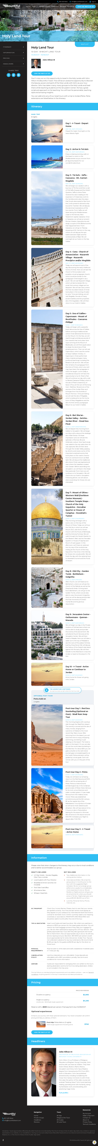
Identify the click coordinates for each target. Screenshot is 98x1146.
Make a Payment (88, 1115)
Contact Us (86, 1118)
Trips (34, 6)
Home (28, 6)
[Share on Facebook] (9, 75)
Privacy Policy (87, 1122)
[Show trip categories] (37, 6)
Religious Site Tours (63, 1118)
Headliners (55, 6)
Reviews (63, 6)
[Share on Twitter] (14, 75)
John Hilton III (49, 60)
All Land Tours (61, 1122)
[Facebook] (3, 1140)
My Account (87, 1113)
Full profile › (64, 1093)
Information (9, 52)
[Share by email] (18, 75)
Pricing (6, 58)
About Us (70, 6)
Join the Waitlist (84, 6)
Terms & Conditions (89, 1124)
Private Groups (44, 6)
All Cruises (60, 1120)
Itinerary (7, 47)
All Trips (59, 1115)
